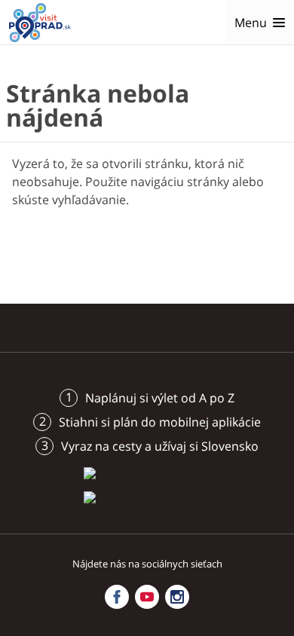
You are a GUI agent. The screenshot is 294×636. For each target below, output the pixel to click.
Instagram (177, 597)
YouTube (147, 597)
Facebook (117, 597)
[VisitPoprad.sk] (40, 22)
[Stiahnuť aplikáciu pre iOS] (147, 472)
